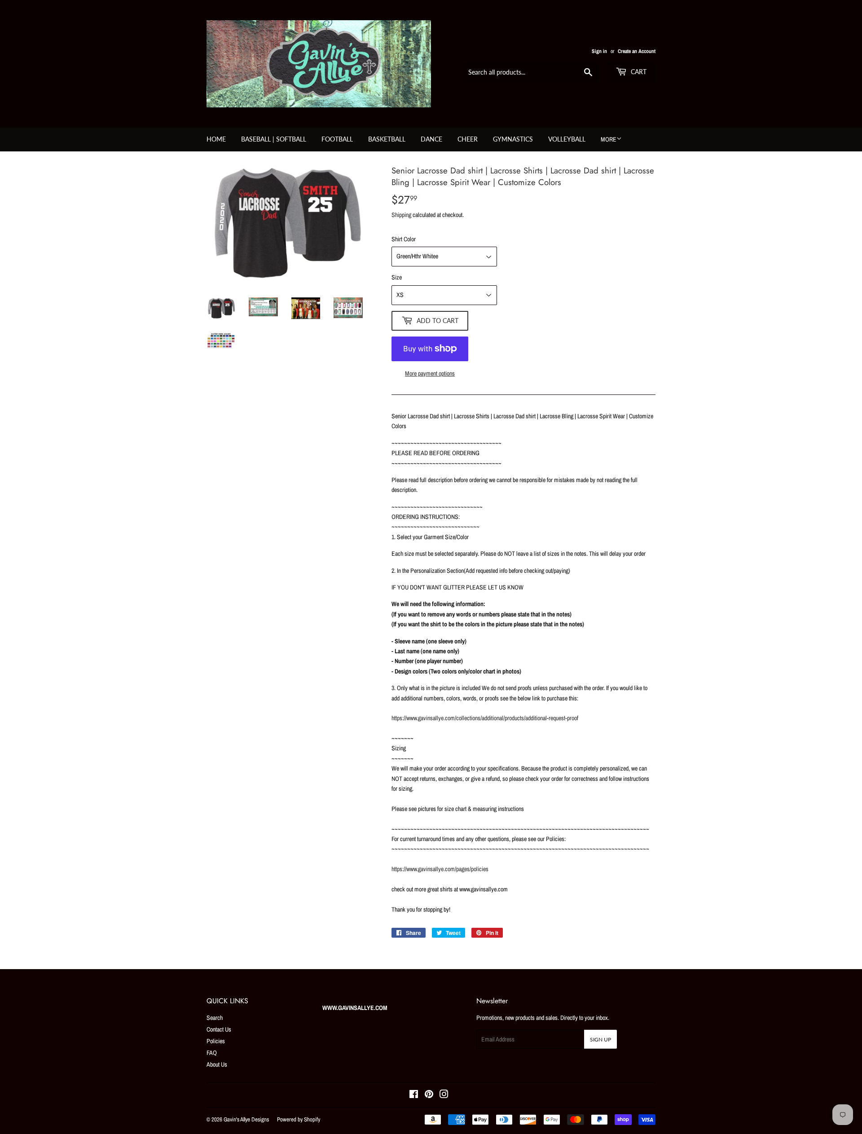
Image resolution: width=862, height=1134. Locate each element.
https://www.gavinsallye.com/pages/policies (439, 869)
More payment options (430, 373)
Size (396, 277)
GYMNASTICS (513, 139)
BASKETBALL (386, 139)
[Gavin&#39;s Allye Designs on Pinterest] (429, 1095)
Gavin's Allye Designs (246, 1119)
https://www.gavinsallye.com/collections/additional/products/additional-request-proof (484, 718)
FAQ (212, 1053)
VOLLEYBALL (566, 139)
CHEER (467, 139)
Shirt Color (403, 239)
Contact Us (219, 1029)
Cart (637, 71)
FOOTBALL (337, 139)
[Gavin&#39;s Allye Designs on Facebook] (413, 1095)
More (608, 139)
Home (216, 139)
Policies (216, 1041)
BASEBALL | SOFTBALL (273, 139)
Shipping (401, 215)
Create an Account (636, 51)
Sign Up (600, 1039)
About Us (217, 1064)
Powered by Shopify (298, 1119)
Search (215, 1018)
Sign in (599, 51)
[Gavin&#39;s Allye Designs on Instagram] (444, 1095)
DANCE (431, 139)
